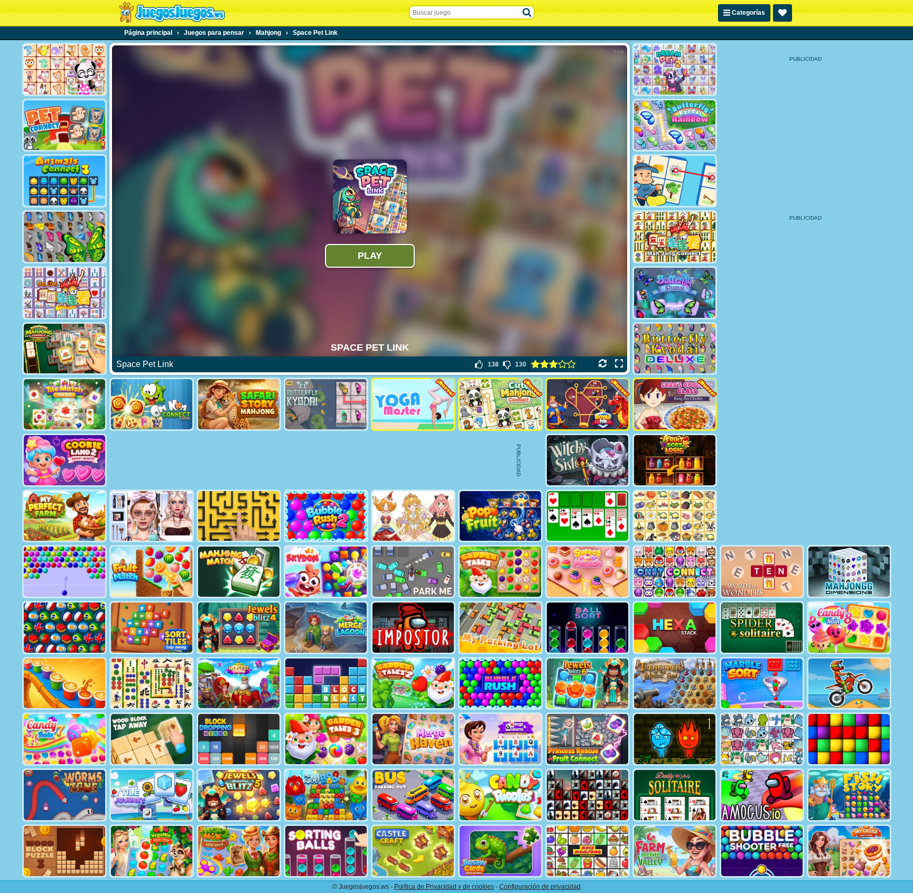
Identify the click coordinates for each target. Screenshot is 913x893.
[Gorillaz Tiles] (587, 795)
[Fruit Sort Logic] (674, 460)
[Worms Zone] (64, 795)
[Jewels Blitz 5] (239, 795)
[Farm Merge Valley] (674, 851)
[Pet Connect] (762, 739)
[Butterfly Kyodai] (64, 237)
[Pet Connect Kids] (64, 125)
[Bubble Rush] (500, 683)
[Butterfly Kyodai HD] (326, 404)
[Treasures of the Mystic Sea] (674, 683)
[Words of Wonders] (762, 571)
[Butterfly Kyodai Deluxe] (674, 348)
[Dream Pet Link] (64, 69)
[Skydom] (326, 571)
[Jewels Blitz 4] (239, 627)
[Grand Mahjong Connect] (64, 348)
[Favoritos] (782, 13)
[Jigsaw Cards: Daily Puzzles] (500, 851)
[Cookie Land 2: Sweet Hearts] (64, 460)
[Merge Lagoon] (326, 627)
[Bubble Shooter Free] (762, 851)
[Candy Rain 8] (849, 627)
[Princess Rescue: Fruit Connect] (587, 739)
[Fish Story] (849, 795)
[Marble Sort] (762, 683)
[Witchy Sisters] (587, 460)
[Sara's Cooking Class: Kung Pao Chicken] (674, 404)
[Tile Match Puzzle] (64, 404)
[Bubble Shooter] (64, 571)
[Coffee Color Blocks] (64, 683)
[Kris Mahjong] (674, 516)
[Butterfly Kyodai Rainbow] (674, 125)
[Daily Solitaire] (674, 795)
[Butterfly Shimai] (674, 292)
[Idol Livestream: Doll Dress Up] (413, 516)
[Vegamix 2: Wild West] (239, 851)
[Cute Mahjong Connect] (500, 404)
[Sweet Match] (587, 571)
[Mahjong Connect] (674, 237)
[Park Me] (413, 571)
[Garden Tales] (500, 571)
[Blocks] (849, 739)
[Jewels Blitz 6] (587, 683)
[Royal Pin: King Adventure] (587, 404)
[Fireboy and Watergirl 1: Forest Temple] (674, 739)
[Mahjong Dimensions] (849, 571)
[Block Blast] (326, 683)
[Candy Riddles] (500, 795)
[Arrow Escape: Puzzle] (239, 516)
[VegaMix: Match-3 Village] (151, 851)
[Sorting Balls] (326, 851)
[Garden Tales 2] (413, 683)
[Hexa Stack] (674, 627)
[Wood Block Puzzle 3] (64, 851)
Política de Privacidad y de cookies (444, 886)
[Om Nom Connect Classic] (151, 404)
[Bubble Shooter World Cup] (64, 627)
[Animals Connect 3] (64, 181)
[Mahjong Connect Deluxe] (64, 292)
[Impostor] (413, 627)
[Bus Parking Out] (413, 795)
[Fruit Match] (151, 571)
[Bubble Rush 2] (326, 516)
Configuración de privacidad (540, 886)
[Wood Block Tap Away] (151, 739)
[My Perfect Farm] (64, 516)
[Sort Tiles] (151, 627)
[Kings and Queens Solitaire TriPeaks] (500, 739)
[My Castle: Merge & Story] (849, 851)
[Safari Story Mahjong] (239, 404)
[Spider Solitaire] (762, 627)
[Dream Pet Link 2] (674, 69)
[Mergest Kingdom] (239, 683)
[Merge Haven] (413, 739)
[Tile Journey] (151, 795)
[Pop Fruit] (500, 516)
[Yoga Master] (413, 404)
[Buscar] (527, 12)
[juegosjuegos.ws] (172, 13)
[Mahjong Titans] (151, 683)
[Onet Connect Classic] (674, 571)
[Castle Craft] (413, 851)
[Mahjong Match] (239, 571)
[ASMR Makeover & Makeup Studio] (151, 516)
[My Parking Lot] (500, 627)
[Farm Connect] (674, 181)
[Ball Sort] (587, 627)
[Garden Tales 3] (326, 739)
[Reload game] (602, 364)
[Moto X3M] (849, 683)
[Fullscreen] (619, 364)
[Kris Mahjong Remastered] (587, 851)
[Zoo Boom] (326, 795)
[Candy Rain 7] (64, 739)
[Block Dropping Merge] (239, 739)
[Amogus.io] (762, 795)
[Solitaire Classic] (587, 516)
